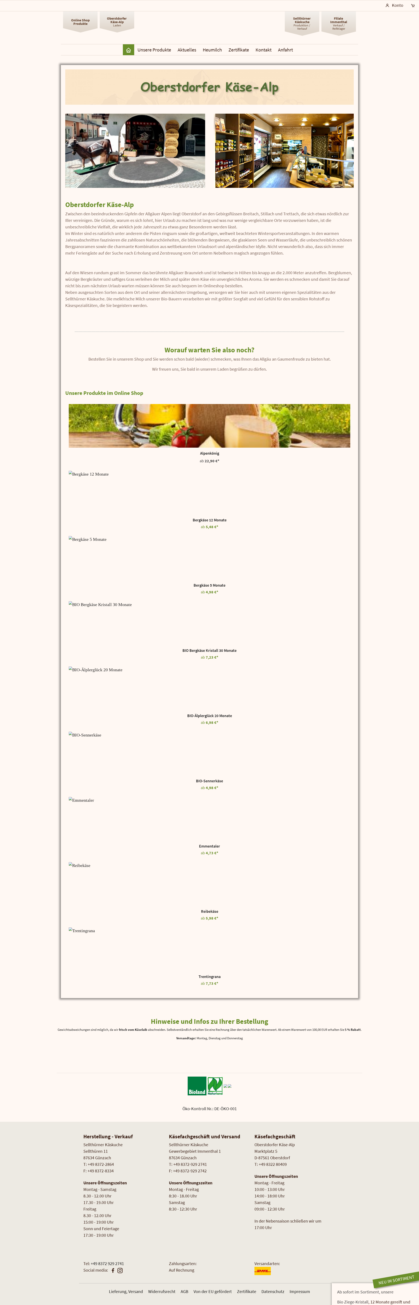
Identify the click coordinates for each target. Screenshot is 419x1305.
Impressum (300, 1291)
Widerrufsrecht (161, 1291)
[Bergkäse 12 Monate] (209, 492)
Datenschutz (272, 1291)
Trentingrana (210, 976)
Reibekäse (209, 911)
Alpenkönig (209, 453)
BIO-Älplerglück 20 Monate (209, 715)
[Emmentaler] (209, 819)
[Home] (128, 49)
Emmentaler (209, 846)
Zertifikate (246, 1291)
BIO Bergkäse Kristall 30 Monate (209, 650)
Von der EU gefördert (213, 1291)
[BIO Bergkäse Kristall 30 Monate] (209, 623)
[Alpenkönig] (209, 426)
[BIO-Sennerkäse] (209, 753)
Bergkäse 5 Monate (209, 585)
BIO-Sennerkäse (209, 781)
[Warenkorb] (412, 6)
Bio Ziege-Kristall (352, 1302)
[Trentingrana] (209, 949)
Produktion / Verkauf (302, 23)
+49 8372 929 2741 (107, 1263)
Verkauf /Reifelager (338, 23)
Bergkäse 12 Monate (210, 520)
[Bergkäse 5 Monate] (209, 558)
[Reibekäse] (209, 884)
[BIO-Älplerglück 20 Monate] (209, 688)
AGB (184, 1291)
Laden (117, 21)
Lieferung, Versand (126, 1291)
